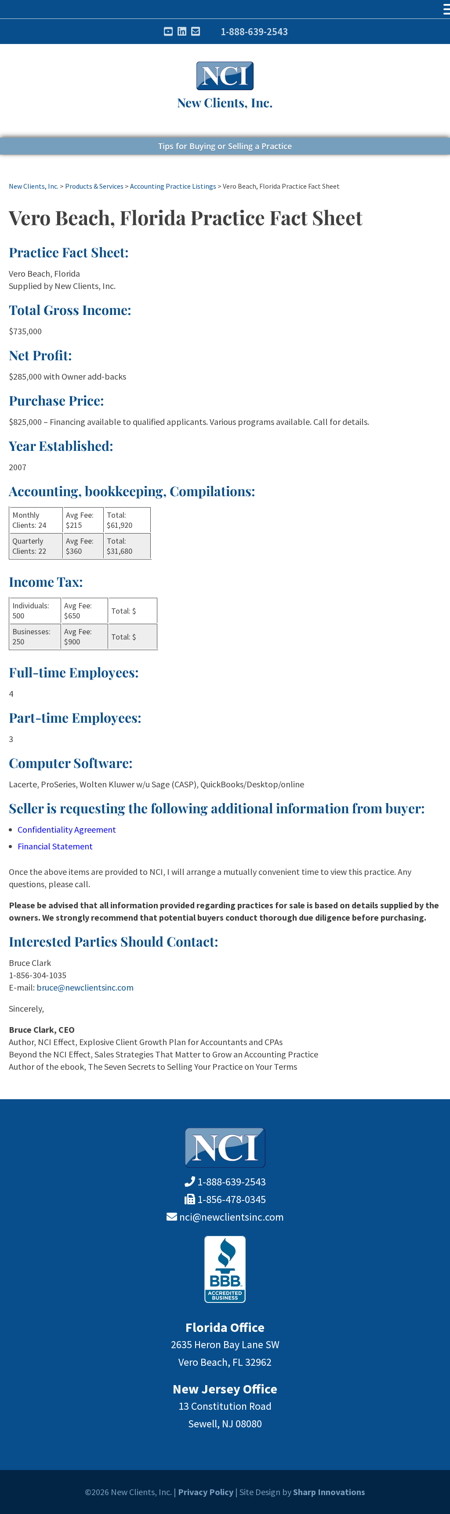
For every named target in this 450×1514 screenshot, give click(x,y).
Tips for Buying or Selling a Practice (225, 146)
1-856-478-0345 (231, 1199)
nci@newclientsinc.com (231, 1217)
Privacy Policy (205, 1491)
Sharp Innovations (329, 1491)
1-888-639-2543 (254, 31)
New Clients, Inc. (225, 102)
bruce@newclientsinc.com (85, 987)
